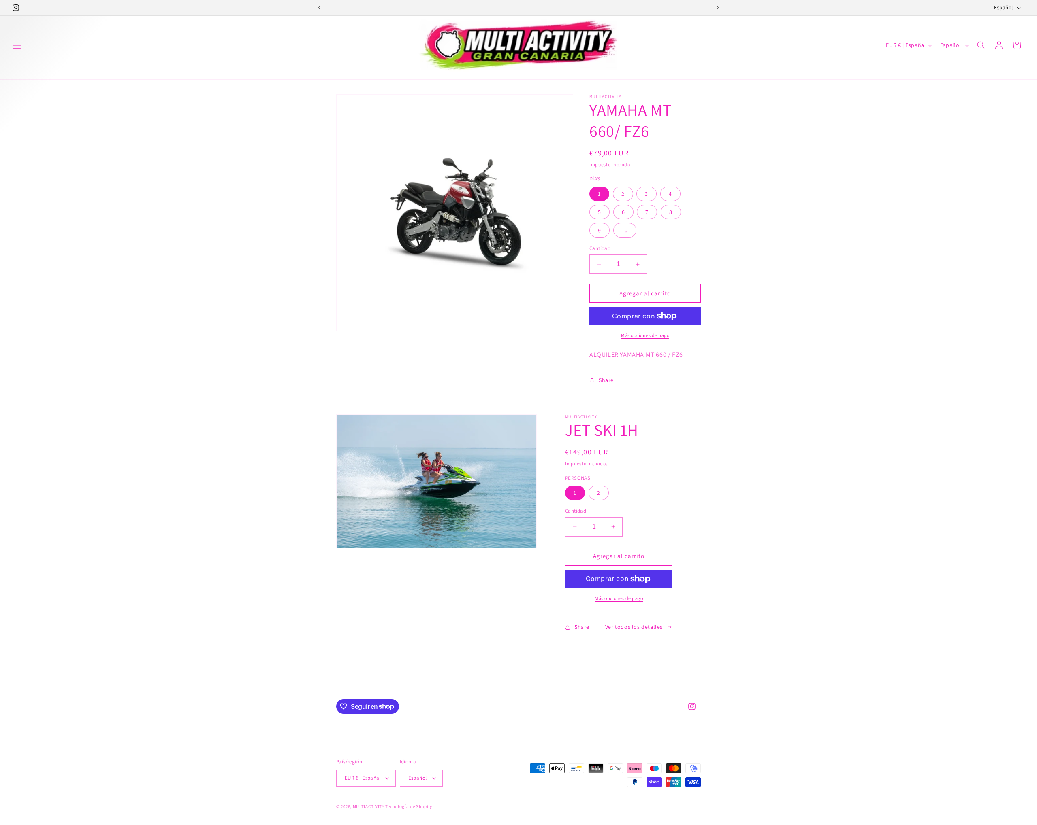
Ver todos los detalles (634, 626)
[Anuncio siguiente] (718, 7)
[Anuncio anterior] (319, 7)
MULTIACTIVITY (368, 806)
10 (625, 230)
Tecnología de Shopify (408, 806)
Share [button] (606, 380)
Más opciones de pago (645, 335)
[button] (17, 45)
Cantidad (599, 248)
